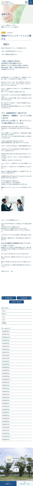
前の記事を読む (8, 298)
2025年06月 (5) (5, 373)
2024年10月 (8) (5, 397)
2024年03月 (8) (5, 418)
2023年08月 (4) (5, 439)
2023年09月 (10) (6, 436)
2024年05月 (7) (5, 412)
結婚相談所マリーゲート (15, 477)
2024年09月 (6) (5, 400)
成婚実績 (4, 323)
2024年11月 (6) (5, 394)
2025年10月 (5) (5, 361)
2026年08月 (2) (5, 331)
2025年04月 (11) (6, 379)
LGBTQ (4, 311)
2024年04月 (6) (5, 415)
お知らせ (4, 314)
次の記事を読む (24, 298)
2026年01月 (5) (5, 352)
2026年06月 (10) (6, 337)
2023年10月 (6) (5, 433)
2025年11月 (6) (5, 358)
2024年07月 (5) (5, 406)
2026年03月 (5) (5, 346)
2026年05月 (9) (5, 340)
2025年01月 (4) (5, 388)
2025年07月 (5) (5, 370)
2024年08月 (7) (5, 403)
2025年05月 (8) (5, 376)
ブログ (3, 320)
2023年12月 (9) (5, 427)
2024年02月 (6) (5, 421)
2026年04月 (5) (5, 343)
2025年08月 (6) (5, 367)
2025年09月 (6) (5, 364)
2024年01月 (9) (5, 424)
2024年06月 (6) (5, 409)
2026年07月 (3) (5, 334)
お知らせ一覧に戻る (16, 302)
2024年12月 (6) (5, 391)
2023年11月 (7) (5, 430)
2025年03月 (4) (5, 382)
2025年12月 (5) (5, 355)
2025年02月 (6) (5, 385)
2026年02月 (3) (5, 349)
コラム (3, 317)
